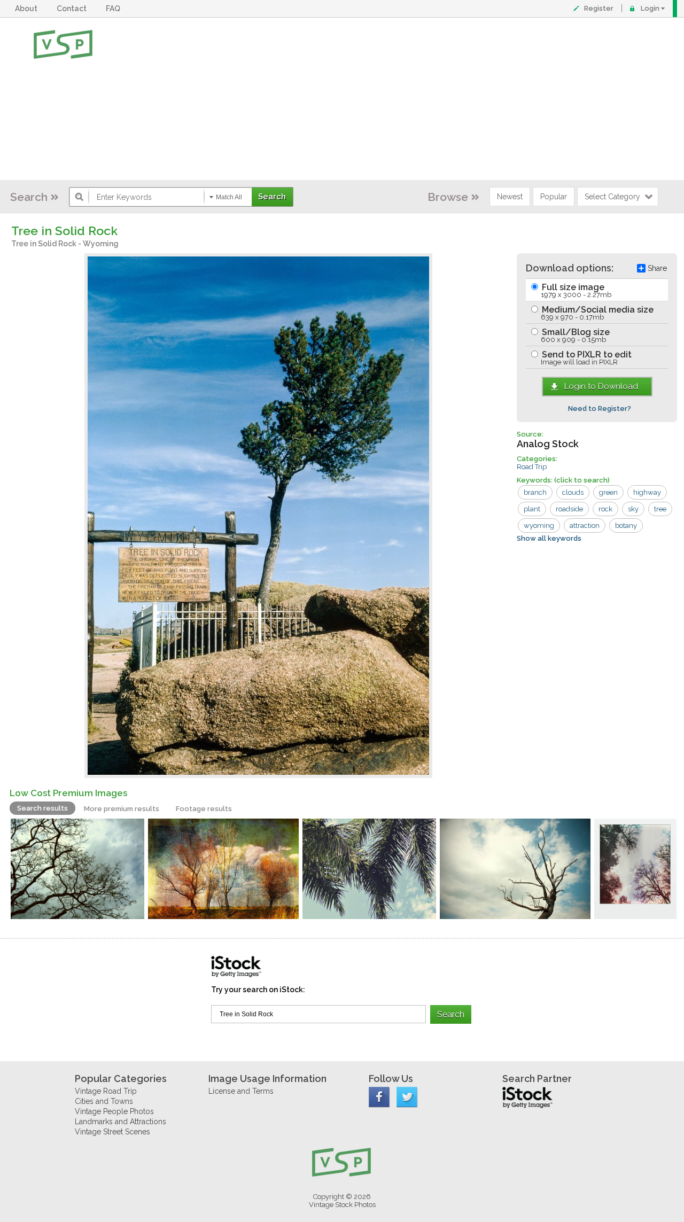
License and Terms (241, 1091)
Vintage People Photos (114, 1111)
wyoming (539, 526)
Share (657, 268)
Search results (42, 808)
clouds (573, 492)
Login (650, 8)
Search (29, 197)
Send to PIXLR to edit (586, 357)
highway (647, 492)
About (28, 8)
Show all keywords (549, 538)
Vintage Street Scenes (112, 1131)
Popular (553, 196)
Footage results (204, 809)
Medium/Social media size (597, 313)
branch (535, 492)
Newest (510, 196)
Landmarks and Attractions (120, 1121)
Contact (73, 8)
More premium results (121, 809)
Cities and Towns (104, 1101)
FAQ (114, 8)
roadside (569, 509)
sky (633, 509)
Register (598, 8)
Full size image (575, 290)
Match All (229, 197)
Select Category (612, 196)
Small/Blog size (575, 335)
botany (626, 526)
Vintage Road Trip (106, 1091)
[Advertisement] (377, 99)
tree (660, 509)
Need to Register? (599, 408)
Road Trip (532, 467)
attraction (585, 526)
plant (532, 509)
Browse (448, 197)
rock (605, 509)
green (608, 492)
